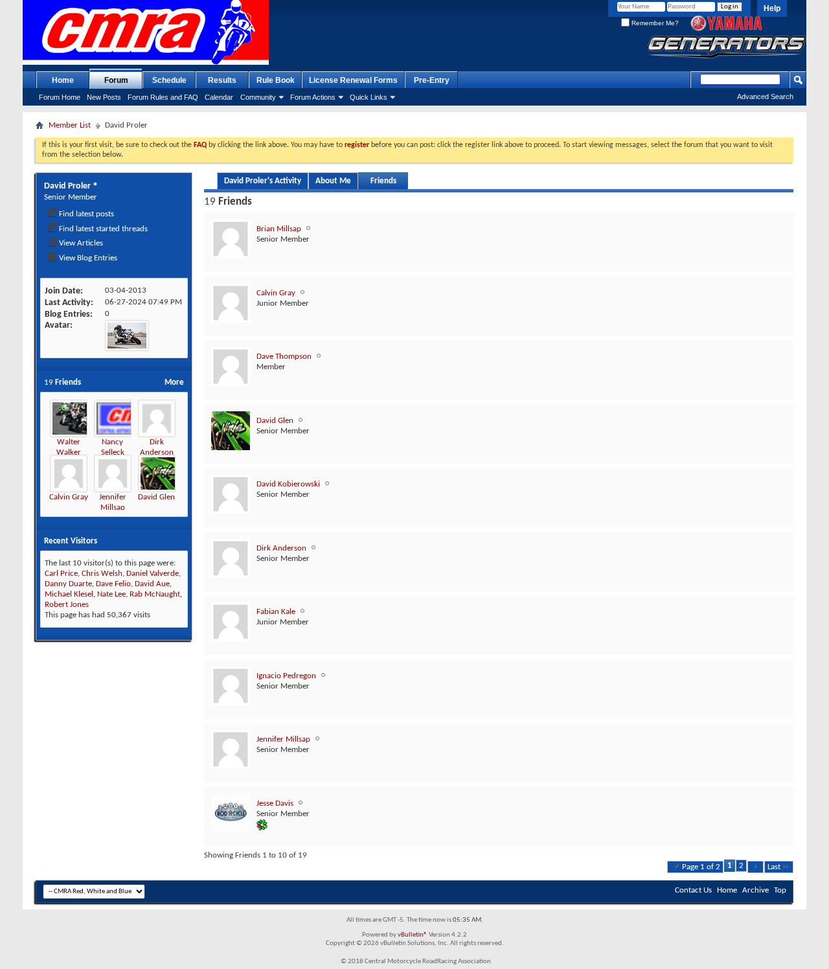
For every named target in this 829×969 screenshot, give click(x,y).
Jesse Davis (274, 803)
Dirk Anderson (281, 548)
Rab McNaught (155, 594)
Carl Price (61, 573)
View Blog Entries (87, 258)
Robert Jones (67, 604)
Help (772, 8)
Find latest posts (85, 214)
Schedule (169, 80)
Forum (116, 80)
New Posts (104, 97)
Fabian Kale (275, 612)
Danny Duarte (68, 584)
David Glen (156, 497)
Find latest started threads (102, 229)
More (174, 382)
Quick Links (368, 97)
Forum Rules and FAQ (163, 97)
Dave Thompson (284, 356)
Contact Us (693, 890)
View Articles (80, 243)
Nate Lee (111, 594)
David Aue (152, 584)
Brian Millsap (278, 229)
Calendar (219, 97)
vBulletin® (412, 935)
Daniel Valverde (152, 573)
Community (258, 97)
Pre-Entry (431, 80)
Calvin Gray (68, 497)
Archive (755, 890)
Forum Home (59, 97)
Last (773, 867)
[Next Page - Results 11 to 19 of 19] (755, 867)
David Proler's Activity (262, 181)
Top (780, 890)
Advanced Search (765, 96)
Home (63, 80)
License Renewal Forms (353, 80)
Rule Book (275, 80)
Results (222, 80)
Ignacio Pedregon (286, 676)
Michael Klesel (69, 594)
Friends (383, 181)
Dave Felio (113, 584)
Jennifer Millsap (283, 739)
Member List (70, 125)
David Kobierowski (288, 484)
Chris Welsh (102, 573)
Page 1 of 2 (701, 867)
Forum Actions (312, 97)
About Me (333, 181)
